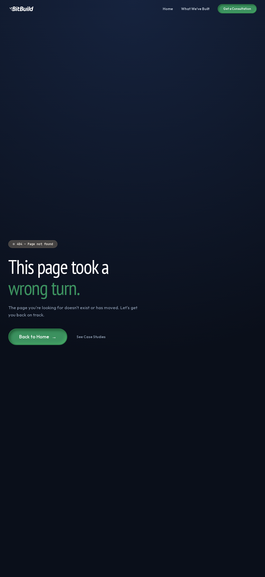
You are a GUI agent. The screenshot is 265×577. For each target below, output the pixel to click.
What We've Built (195, 8)
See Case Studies (91, 336)
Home (168, 8)
